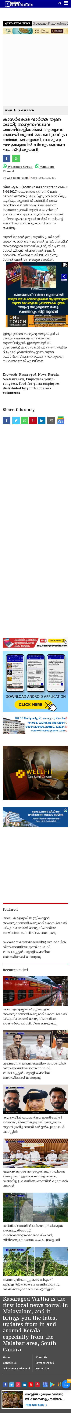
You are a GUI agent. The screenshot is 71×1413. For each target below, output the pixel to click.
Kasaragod (26, 110)
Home (8, 110)
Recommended (15, 970)
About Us (41, 1357)
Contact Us (10, 1363)
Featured (10, 910)
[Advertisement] (35, 70)
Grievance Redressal (16, 1368)
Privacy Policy (45, 1363)
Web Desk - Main (17, 178)
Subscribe (42, 1368)
